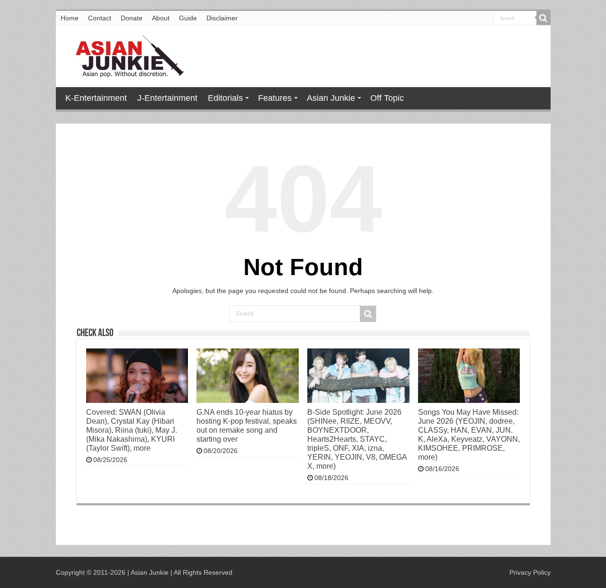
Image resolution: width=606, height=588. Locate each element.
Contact (99, 18)
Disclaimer (222, 18)
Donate (132, 18)
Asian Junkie (331, 98)
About (160, 18)
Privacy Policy (530, 572)
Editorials (225, 98)
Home (70, 18)
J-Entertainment (167, 98)
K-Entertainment (96, 98)
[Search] (543, 18)
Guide (188, 18)
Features (275, 98)
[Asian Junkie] (124, 54)
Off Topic (387, 98)
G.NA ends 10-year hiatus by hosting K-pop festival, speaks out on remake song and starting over (246, 425)
